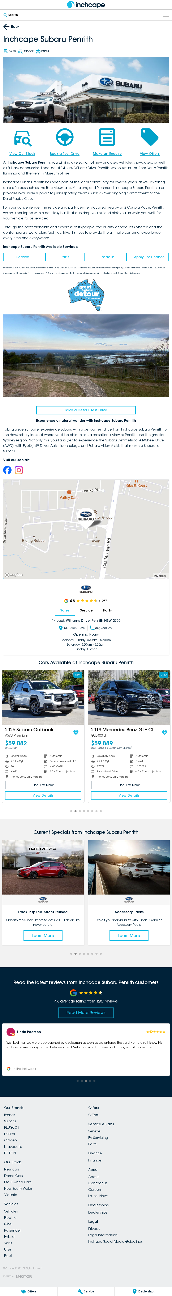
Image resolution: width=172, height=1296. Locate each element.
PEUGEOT (11, 1127)
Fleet (8, 1256)
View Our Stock (22, 153)
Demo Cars (13, 1176)
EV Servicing (98, 1138)
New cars (11, 1169)
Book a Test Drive (64, 153)
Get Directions (74, 627)
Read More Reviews (86, 1012)
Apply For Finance (149, 257)
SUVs (7, 1224)
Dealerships (97, 1212)
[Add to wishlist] (76, 732)
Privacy (94, 1229)
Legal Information (102, 1235)
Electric (10, 1217)
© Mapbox (160, 575)
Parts (65, 257)
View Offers (150, 153)
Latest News (98, 1196)
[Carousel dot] (71, 811)
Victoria (10, 1195)
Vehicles (11, 1211)
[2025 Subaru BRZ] (129, 697)
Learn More (58, 935)
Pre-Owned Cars (17, 1182)
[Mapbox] (14, 575)
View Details (43, 795)
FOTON (10, 1153)
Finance (95, 1160)
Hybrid (9, 1236)
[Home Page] (86, 4)
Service (22, 257)
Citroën (10, 1140)
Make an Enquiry (107, 153)
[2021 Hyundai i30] (43, 697)
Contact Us (97, 1183)
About (93, 1177)
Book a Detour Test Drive (86, 410)
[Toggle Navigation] (166, 15)
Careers (94, 1189)
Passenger (12, 1230)
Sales (64, 610)
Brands (9, 1115)
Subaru (10, 1121)
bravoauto (13, 1147)
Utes (7, 1249)
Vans (8, 1243)
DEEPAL (10, 1134)
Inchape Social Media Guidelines (115, 1241)
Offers (93, 1115)
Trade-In (107, 257)
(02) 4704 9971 (104, 627)
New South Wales (18, 1188)
